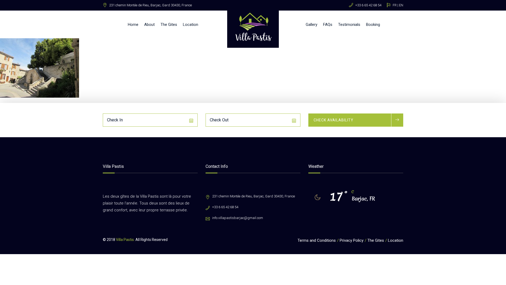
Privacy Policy (351, 240)
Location (190, 24)
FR (395, 5)
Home (133, 24)
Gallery (311, 24)
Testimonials (349, 24)
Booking (373, 24)
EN (401, 5)
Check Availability (333, 120)
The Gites (168, 24)
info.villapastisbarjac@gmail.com (237, 218)
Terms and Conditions (317, 240)
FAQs (327, 24)
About (149, 24)
